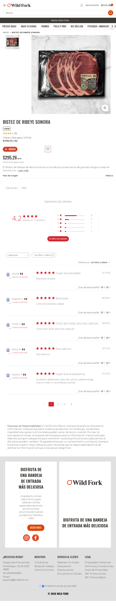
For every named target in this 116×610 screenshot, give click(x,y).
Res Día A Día (77, 26)
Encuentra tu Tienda (69, 573)
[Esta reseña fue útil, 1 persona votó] (102, 312)
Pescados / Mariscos (98, 26)
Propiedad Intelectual (98, 562)
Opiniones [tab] (12, 188)
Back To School (29, 26)
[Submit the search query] (110, 12)
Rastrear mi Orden (68, 562)
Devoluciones (65, 570)
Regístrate (35, 527)
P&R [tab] (24, 188)
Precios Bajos (9, 26)
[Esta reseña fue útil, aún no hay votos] (102, 287)
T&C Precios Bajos (95, 577)
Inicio (6, 32)
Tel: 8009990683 (12, 573)
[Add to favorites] (48, 149)
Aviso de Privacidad (96, 570)
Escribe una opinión (58, 238)
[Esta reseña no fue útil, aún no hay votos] (107, 312)
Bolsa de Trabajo (44, 566)
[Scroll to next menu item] (112, 26)
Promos (45, 26)
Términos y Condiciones (99, 566)
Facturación (64, 566)
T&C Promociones (95, 573)
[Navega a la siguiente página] (71, 404)
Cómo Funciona (44, 570)
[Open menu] (4, 5)
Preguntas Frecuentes (16, 562)
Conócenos (41, 562)
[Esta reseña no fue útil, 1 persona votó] (107, 287)
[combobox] (18, 255)
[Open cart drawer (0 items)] (110, 5)
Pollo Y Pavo (60, 26)
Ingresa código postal (60, 20)
